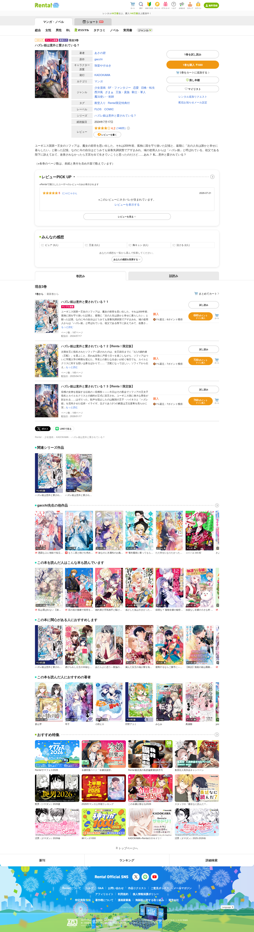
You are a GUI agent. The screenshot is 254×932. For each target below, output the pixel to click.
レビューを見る (126, 216)
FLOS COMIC (104, 109)
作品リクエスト (137, 888)
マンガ (98, 81)
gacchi (98, 59)
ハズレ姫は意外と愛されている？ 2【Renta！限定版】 (97, 346)
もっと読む (67, 327)
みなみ (158, 724)
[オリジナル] (82, 30)
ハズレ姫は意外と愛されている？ (115, 115)
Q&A (101, 888)
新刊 (42, 860)
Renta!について (71, 888)
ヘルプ (89, 888)
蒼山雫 (38, 724)
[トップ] (43, 5)
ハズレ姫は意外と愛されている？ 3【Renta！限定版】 (97, 386)
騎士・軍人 (139, 92)
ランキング (126, 860)
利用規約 (123, 894)
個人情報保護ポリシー (146, 894)
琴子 (67, 724)
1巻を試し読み (192, 54)
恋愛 (136, 87)
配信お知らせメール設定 (193, 102)
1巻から (39, 294)
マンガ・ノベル (53, 22)
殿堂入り (100, 103)
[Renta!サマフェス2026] (55, 5)
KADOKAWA (102, 75)
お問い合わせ (116, 888)
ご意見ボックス (160, 888)
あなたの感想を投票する (125, 259)
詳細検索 (212, 860)
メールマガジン (182, 888)
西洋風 (98, 92)
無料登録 (213, 5)
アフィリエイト (104, 894)
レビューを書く (109, 134)
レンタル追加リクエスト (193, 96)
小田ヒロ (99, 724)
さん (69, 193)
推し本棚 (194, 80)
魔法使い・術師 (104, 96)
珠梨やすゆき (102, 65)
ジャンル (143, 30)
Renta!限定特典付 (119, 103)
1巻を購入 (193, 65)
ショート (94, 22)
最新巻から (53, 294)
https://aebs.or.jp (87, 925)
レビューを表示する (127, 204)
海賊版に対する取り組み (149, 900)
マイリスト (194, 89)
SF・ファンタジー (119, 87)
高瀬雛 (189, 724)
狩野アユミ (130, 724)
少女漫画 (100, 87)
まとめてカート (208, 293)
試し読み (203, 305)
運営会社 (173, 900)
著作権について (104, 900)
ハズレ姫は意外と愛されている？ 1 (84, 301)
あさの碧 (100, 53)
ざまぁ (109, 92)
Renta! (38, 436)
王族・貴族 (123, 92)
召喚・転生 (148, 87)
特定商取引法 (83, 900)
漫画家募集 (124, 900)
